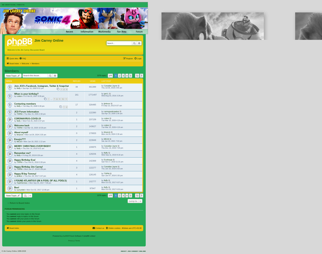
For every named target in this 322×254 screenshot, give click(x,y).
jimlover (107, 104)
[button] (110, 76)
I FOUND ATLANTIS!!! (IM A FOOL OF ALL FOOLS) (40, 180)
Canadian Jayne (110, 86)
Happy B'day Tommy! (25, 173)
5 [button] (130, 75)
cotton (19, 96)
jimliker (19, 176)
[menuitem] (22, 58)
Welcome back (21, 125)
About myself (21, 132)
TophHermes (22, 183)
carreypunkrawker (111, 111)
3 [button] (123, 75)
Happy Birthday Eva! (24, 160)
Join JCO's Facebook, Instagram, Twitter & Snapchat (41, 86)
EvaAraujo (108, 160)
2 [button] (119, 75)
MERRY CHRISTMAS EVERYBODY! (32, 146)
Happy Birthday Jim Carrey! (28, 167)
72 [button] (137, 75)
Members (12, 71)
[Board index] (20, 41)
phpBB (65, 236)
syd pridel (21, 190)
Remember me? (22, 153)
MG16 (19, 142)
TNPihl (19, 114)
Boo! (16, 187)
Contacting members (25, 104)
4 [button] (126, 75)
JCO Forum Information (26, 111)
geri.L (106, 94)
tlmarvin (20, 135)
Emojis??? (20, 139)
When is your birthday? (26, 94)
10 (63, 99)
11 (66, 99)
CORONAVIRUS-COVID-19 (27, 118)
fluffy (19, 88)
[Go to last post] (119, 86)
